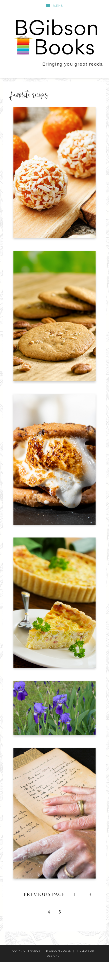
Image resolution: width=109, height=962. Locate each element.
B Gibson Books (55, 36)
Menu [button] (58, 6)
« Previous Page (41, 895)
